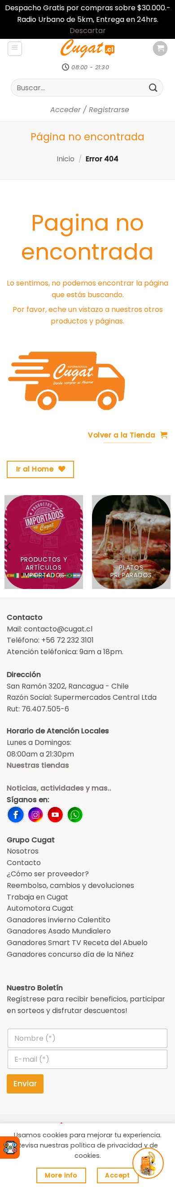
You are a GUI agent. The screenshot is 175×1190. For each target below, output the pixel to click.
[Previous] (9, 546)
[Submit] (153, 88)
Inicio (65, 159)
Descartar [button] (88, 30)
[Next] (166, 546)
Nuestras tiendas (38, 765)
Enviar (25, 1083)
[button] (15, 49)
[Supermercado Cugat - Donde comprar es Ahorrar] (87, 49)
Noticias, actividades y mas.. (59, 788)
